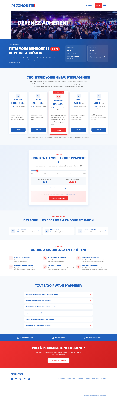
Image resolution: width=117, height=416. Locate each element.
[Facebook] (12, 379)
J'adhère (98, 5)
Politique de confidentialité (94, 395)
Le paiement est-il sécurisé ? (34, 313)
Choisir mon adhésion (58, 360)
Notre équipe (71, 379)
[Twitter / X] (16, 379)
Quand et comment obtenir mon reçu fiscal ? (38, 300)
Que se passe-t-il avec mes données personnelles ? (40, 319)
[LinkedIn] (29, 379)
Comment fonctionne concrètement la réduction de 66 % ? (42, 294)
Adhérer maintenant (58, 198)
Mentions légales (87, 395)
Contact (87, 379)
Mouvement (61, 379)
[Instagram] (20, 379)
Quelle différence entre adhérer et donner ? (38, 325)
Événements (80, 379)
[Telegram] (25, 379)
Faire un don (89, 5)
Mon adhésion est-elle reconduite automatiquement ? (41, 307)
